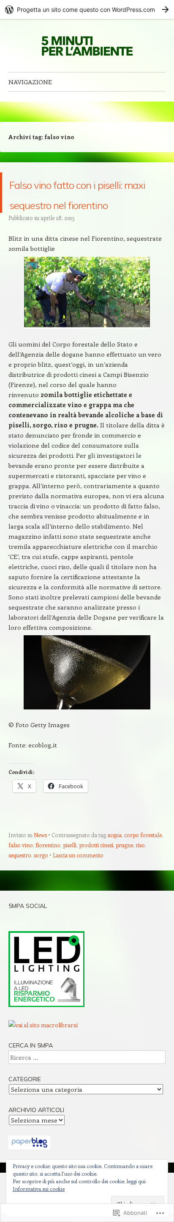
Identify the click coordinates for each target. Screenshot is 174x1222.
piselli (69, 885)
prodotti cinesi (96, 885)
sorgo (41, 895)
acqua (114, 875)
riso (140, 885)
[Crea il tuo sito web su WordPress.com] (87, 9)
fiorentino (47, 885)
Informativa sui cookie (39, 1188)
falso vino (20, 885)
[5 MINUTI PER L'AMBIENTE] (87, 45)
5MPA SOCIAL (27, 946)
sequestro (19, 895)
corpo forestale (143, 875)
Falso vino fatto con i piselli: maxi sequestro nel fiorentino (84, 212)
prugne (124, 885)
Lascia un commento (78, 895)
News (40, 875)
